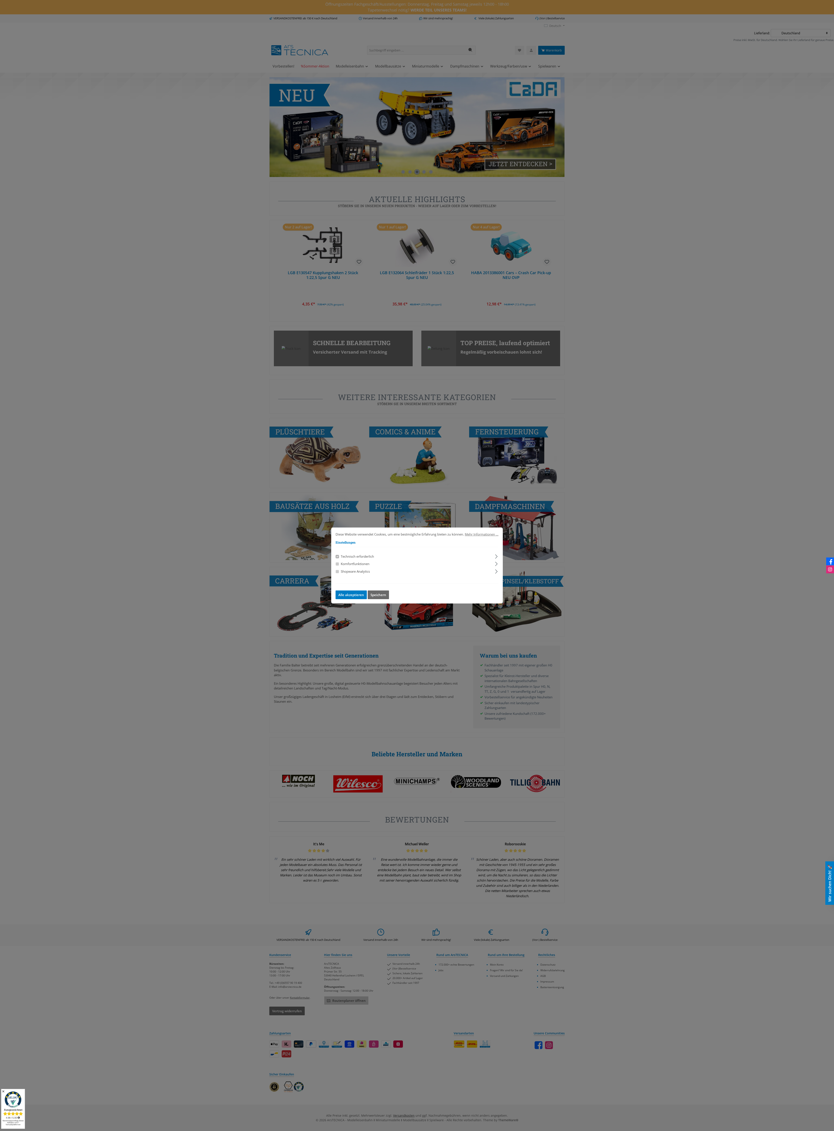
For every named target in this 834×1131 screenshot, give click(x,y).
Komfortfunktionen (355, 564)
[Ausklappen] (496, 556)
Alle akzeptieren (351, 595)
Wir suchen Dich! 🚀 (829, 883)
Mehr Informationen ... (481, 534)
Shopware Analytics (355, 571)
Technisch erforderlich (357, 556)
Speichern (378, 595)
